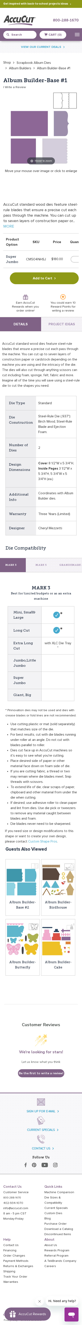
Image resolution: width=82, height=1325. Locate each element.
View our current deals (41, 47)
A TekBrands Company (60, 1260)
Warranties (10, 1281)
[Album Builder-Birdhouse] (58, 879)
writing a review (63, 310)
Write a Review (15, 87)
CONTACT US (41, 1148)
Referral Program (56, 1255)
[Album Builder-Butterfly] (22, 939)
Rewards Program (56, 1250)
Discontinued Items (57, 1234)
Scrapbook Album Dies (34, 62)
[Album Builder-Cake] (58, 939)
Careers (50, 1266)
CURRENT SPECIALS (41, 1130)
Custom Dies (53, 1213)
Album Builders (20, 68)
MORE (8, 226)
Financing (9, 1250)
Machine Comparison (59, 1192)
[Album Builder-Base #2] (22, 879)
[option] (7, 62)
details (21, 324)
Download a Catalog (58, 1229)
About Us (50, 1245)
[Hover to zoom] (41, 128)
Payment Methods (15, 1260)
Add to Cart (42, 278)
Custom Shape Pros (42, 841)
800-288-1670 (66, 20)
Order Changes (14, 1255)
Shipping (9, 1271)
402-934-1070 (13, 1203)
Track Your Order (15, 1276)
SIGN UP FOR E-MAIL (41, 1111)
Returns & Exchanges (18, 1266)
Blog (47, 1218)
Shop (7, 62)
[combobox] (22, 35)
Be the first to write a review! (41, 1073)
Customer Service (16, 1192)
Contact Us (11, 1245)
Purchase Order (55, 1223)
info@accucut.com (15, 1208)
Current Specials (56, 1208)
